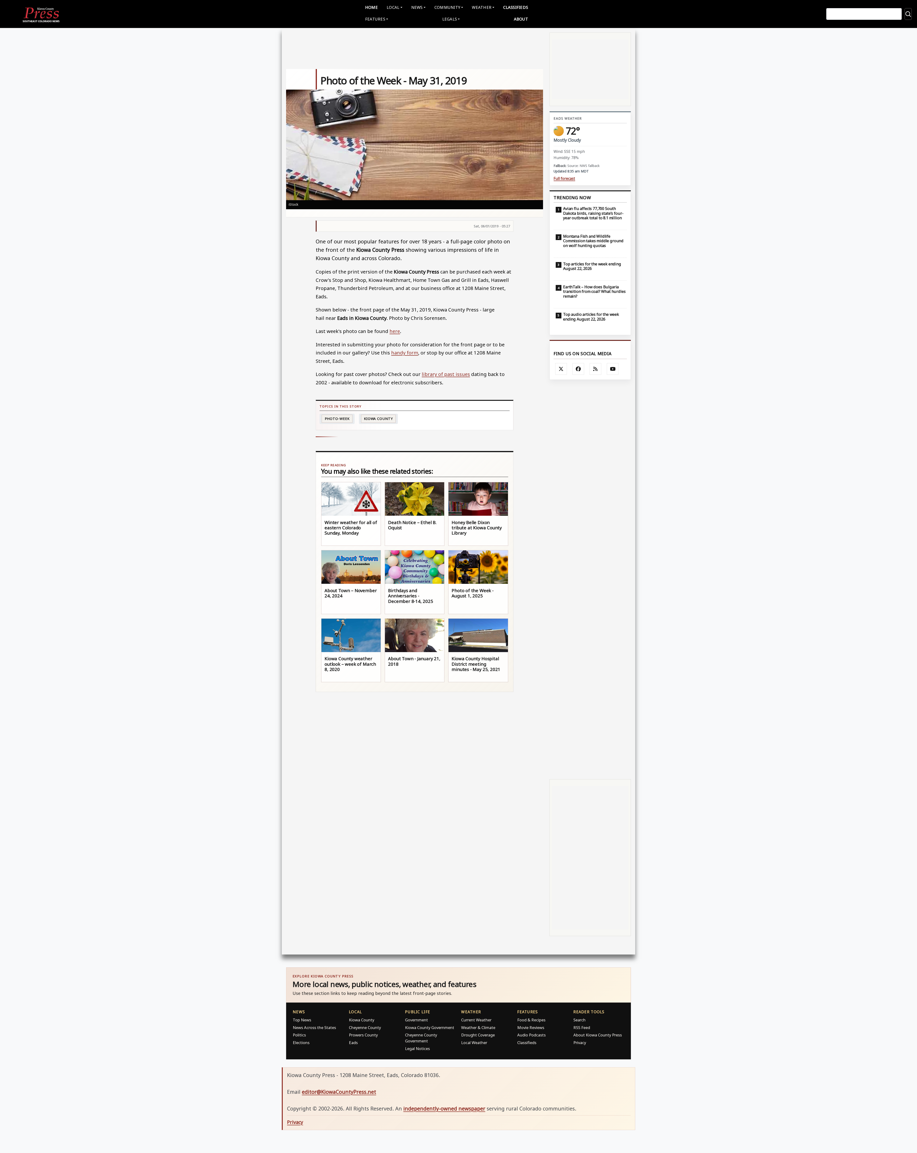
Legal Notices (417, 1048)
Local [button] (393, 7)
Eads (353, 1042)
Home (371, 7)
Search (579, 1020)
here (394, 331)
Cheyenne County (365, 1027)
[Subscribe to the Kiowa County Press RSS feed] (596, 369)
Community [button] (447, 7)
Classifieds (515, 7)
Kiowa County (378, 418)
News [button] (417, 7)
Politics (299, 1035)
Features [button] (375, 19)
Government (416, 1020)
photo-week (337, 418)
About (521, 19)
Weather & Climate (478, 1027)
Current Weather (476, 1020)
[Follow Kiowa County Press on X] (561, 369)
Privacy (579, 1042)
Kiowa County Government (429, 1027)
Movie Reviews (530, 1027)
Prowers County (363, 1035)
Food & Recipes (531, 1020)
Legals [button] (449, 19)
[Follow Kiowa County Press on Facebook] (578, 369)
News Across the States (314, 1027)
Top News (302, 1020)
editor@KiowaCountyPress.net (339, 1091)
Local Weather (474, 1042)
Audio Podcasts (531, 1035)
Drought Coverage (478, 1035)
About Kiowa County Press (597, 1035)
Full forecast (564, 178)
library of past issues (446, 374)
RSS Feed (581, 1027)
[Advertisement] (590, 579)
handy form (404, 352)
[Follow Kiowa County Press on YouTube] (613, 369)
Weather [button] (481, 7)
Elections (301, 1042)
